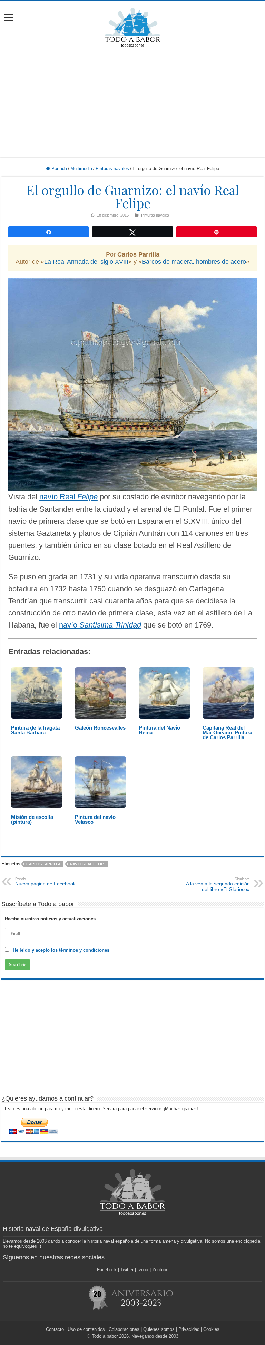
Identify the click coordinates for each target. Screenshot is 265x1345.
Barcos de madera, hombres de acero (194, 261)
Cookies (211, 1329)
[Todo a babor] (132, 26)
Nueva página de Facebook (45, 881)
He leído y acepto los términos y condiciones (61, 950)
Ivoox (142, 1269)
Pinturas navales (112, 168)
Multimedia (81, 168)
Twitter (127, 1269)
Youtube (160, 1269)
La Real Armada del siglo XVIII (86, 261)
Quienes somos (159, 1329)
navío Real (68, 496)
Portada (58, 168)
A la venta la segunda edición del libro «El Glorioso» (218, 884)
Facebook (107, 1269)
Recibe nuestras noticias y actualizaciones (50, 918)
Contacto (55, 1329)
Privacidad (188, 1329)
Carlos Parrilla (43, 864)
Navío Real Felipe (88, 864)
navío (100, 625)
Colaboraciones (124, 1329)
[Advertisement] (132, 102)
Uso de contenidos (86, 1329)
